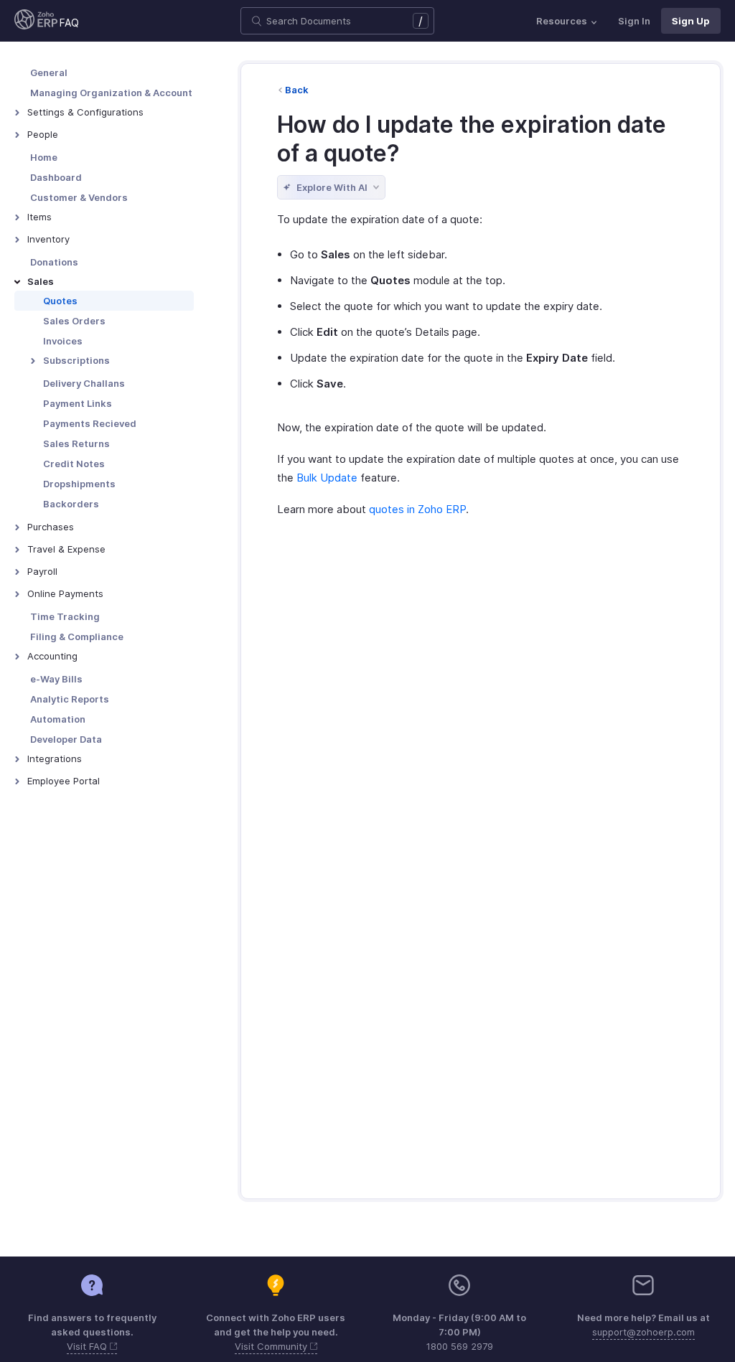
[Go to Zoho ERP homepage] (35, 20)
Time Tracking (65, 616)
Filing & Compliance (76, 636)
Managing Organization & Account (111, 92)
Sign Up (691, 21)
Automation (57, 719)
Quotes (60, 300)
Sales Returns (76, 443)
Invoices (63, 341)
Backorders (71, 503)
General (48, 72)
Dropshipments (79, 483)
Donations (54, 262)
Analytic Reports (69, 699)
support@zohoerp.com (643, 1332)
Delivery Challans (84, 383)
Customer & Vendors (79, 197)
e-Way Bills (56, 679)
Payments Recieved (89, 423)
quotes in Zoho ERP (417, 509)
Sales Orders (74, 321)
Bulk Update (326, 477)
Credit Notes (74, 463)
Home (43, 157)
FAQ (69, 23)
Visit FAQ (88, 1346)
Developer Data (66, 739)
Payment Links (77, 403)
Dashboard (56, 177)
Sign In (634, 21)
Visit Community (272, 1346)
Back (297, 89)
